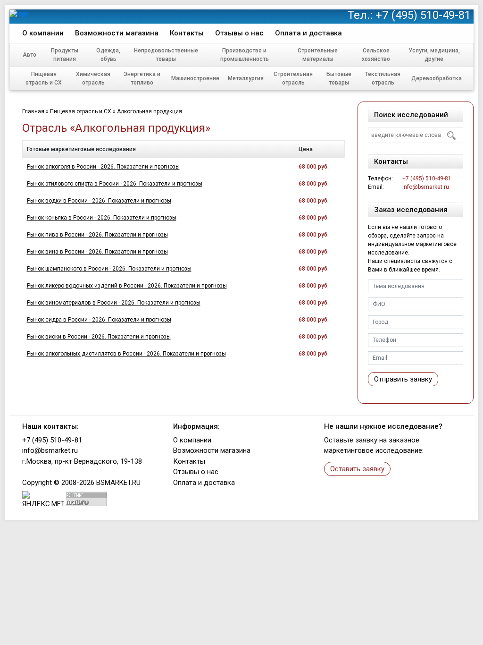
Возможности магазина (116, 33)
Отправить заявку (403, 379)
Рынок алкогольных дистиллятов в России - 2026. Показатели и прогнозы (126, 353)
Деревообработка (436, 78)
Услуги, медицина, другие (434, 54)
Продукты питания (64, 54)
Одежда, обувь (108, 54)
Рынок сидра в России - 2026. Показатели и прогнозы (99, 319)
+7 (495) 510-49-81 (423, 15)
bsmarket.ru (118, 482)
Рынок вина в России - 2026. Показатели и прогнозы (97, 251)
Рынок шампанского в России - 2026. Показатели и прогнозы (109, 268)
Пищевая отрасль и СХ (43, 78)
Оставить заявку (357, 469)
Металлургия (246, 78)
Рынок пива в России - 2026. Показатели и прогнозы (97, 234)
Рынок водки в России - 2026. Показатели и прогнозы (99, 200)
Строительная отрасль (293, 78)
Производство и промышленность (244, 54)
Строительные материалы (318, 54)
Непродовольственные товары (166, 54)
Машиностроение (195, 78)
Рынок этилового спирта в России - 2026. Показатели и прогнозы (114, 183)
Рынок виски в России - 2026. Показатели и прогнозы (99, 336)
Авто (29, 54)
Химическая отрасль (93, 78)
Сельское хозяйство (376, 54)
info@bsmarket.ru (425, 187)
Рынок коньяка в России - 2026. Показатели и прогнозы (101, 217)
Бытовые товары (338, 78)
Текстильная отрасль (382, 78)
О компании (43, 33)
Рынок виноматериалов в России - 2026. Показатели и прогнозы (113, 302)
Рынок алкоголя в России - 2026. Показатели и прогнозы (103, 166)
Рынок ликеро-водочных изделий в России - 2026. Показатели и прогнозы (127, 285)
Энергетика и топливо (142, 78)
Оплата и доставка (308, 33)
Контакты (187, 33)
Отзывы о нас (239, 33)
